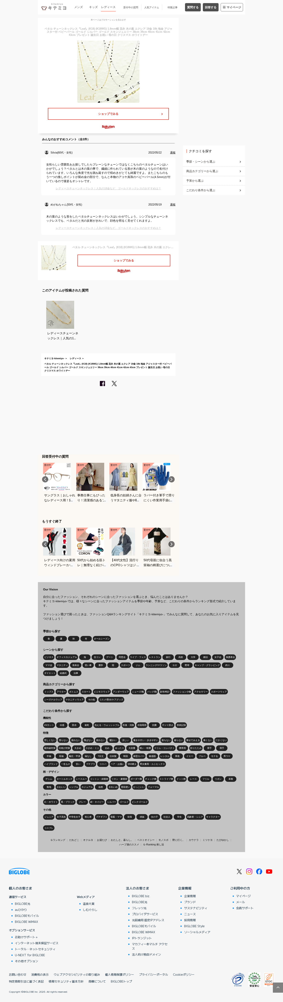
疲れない (100, 740)
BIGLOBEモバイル (27, 916)
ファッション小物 (182, 691)
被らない (178, 740)
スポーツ (125, 665)
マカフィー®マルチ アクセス (149, 946)
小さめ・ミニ (92, 748)
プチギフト (101, 817)
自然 (100, 787)
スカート (86, 691)
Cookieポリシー (184, 974)
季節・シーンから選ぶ (200, 161)
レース (193, 779)
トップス (48, 691)
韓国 (125, 756)
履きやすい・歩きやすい (145, 740)
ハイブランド (51, 764)
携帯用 (182, 748)
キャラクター (213, 817)
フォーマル (153, 787)
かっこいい (139, 787)
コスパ (102, 764)
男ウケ (227, 756)
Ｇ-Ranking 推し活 (153, 844)
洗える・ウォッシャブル (107, 725)
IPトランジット (142, 938)
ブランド (190, 902)
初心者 (88, 817)
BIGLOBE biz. (141, 896)
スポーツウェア (219, 691)
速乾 (87, 725)
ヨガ (174, 665)
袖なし (88, 756)
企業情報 (184, 888)
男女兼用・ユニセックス (152, 764)
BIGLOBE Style (194, 926)
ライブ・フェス (138, 657)
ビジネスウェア (102, 691)
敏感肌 (152, 756)
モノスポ (163, 840)
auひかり (21, 910)
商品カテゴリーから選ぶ (202, 171)
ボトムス (73, 691)
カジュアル (87, 787)
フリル (205, 779)
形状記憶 (181, 725)
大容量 (131, 748)
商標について (97, 981)
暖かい (113, 740)
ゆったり (119, 748)
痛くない (207, 740)
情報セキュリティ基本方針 (66, 981)
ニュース (190, 914)
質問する (193, 7)
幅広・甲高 (74, 756)
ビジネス (48, 657)
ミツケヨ (208, 840)
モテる (214, 756)
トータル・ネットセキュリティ (35, 949)
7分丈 (101, 756)
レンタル (164, 756)
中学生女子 (74, 817)
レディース (108, 7)
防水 (74, 725)
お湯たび (102, 840)
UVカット (49, 725)
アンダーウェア (121, 691)
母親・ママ (116, 817)
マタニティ (62, 665)
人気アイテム (151, 7)
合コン (97, 657)
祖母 (129, 817)
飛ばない (88, 740)
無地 (49, 787)
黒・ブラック (68, 802)
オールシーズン (102, 638)
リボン (218, 779)
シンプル (73, 787)
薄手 (222, 748)
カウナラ (194, 840)
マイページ (234, 7)
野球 (187, 665)
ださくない (221, 740)
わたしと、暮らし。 (122, 840)
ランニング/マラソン (156, 665)
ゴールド (124, 802)
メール (240, 902)
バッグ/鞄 (152, 691)
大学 (193, 657)
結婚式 (63, 673)
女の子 (154, 817)
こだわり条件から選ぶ (200, 190)
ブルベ (202, 756)
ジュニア (48, 817)
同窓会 (122, 657)
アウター (61, 691)
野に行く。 (178, 840)
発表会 (75, 665)
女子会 (217, 657)
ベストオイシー (146, 840)
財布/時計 (165, 691)
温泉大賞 (88, 904)
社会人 (166, 817)
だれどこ (74, 840)
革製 (231, 779)
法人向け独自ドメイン (146, 954)
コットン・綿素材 (99, 779)
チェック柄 (150, 779)
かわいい (61, 787)
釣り (227, 665)
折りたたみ (196, 748)
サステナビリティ (195, 908)
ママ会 (48, 665)
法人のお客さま (137, 888)
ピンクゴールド (140, 802)
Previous (45, 479)
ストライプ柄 (166, 779)
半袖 (49, 756)
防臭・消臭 (128, 725)
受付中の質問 (130, 7)
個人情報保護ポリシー (119, 974)
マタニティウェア (74, 699)
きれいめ (113, 787)
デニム (48, 779)
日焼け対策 (64, 748)
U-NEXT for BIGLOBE (30, 955)
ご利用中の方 (240, 888)
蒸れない (75, 740)
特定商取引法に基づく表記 (26, 981)
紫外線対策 (50, 748)
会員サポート (245, 908)
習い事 (88, 665)
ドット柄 (181, 779)
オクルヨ (88, 840)
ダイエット (50, 673)
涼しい (125, 740)
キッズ (93, 7)
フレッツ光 (139, 908)
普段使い (125, 787)
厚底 (177, 756)
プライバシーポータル (153, 974)
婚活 (205, 657)
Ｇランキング (57, 840)
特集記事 (173, 7)
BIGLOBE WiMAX (26, 922)
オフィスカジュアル (67, 657)
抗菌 (154, 725)
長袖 (61, 756)
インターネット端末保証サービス (36, 943)
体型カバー (139, 756)
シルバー (111, 802)
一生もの (65, 764)
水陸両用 (141, 725)
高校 (180, 657)
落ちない (166, 740)
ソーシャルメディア (197, 932)
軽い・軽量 (145, 748)
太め (107, 748)
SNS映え (132, 764)
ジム (138, 665)
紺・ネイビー (97, 802)
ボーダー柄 (136, 779)
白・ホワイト (51, 802)
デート (109, 657)
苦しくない (50, 740)
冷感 (62, 725)
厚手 (209, 748)
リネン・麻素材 (119, 779)
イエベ (189, 756)
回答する (210, 7)
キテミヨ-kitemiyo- (54, 358)
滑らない (63, 740)
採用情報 (190, 920)
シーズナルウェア (53, 699)
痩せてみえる (193, 740)
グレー (82, 802)
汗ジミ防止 (167, 725)
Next (171, 479)
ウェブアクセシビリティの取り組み (77, 974)
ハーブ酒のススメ (129, 844)
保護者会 (230, 657)
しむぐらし (90, 910)
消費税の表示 (40, 974)
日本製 (113, 756)
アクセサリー (201, 691)
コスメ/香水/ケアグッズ (111, 699)
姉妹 (142, 817)
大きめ (77, 748)
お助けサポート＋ (26, 937)
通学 (100, 665)
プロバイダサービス (145, 914)
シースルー (81, 779)
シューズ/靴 (138, 691)
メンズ (78, 7)
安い (78, 764)
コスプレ (48, 828)
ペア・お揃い (117, 764)
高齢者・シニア (195, 817)
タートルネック (65, 779)
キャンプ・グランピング (207, 665)
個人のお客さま (20, 888)
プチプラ (90, 764)
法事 (76, 673)
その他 (91, 699)
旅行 (168, 657)
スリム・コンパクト (164, 748)
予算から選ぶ (195, 180)
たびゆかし (222, 840)
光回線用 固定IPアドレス (148, 920)
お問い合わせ (17, 974)
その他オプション (26, 961)
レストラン (154, 657)
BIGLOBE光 (22, 904)
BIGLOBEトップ (121, 981)
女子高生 (61, 817)
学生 (179, 817)
